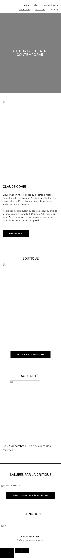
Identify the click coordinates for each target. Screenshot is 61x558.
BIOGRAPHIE (24, 10)
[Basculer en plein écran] (10, 550)
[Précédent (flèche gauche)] (3, 555)
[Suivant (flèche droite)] (10, 555)
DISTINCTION (30, 514)
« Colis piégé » (33, 220)
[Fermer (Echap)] (25, 550)
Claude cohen (34, 536)
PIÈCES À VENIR (51, 5)
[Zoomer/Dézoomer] (3, 550)
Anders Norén (36, 540)
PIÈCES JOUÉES (31, 5)
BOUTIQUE (40, 10)
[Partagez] (18, 550)
